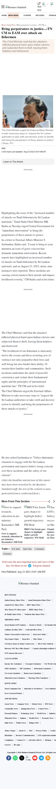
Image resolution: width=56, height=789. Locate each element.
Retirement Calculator (42, 668)
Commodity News (11, 709)
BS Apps (17, 745)
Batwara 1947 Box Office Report (17, 648)
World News (41, 713)
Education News (11, 718)
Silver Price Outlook (45, 644)
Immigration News (28, 709)
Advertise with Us (35, 740)
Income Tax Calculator (13, 664)
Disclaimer (9, 735)
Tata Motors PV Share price (15, 610)
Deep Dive (26, 639)
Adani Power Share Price (14, 605)
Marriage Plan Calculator (38, 678)
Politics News (21, 723)
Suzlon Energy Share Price (15, 600)
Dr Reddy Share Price (13, 614)
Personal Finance (11, 713)
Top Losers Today (39, 634)
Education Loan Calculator (15, 678)
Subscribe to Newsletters (33, 689)
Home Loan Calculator (32, 673)
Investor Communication (25, 735)
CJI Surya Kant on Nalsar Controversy (20, 644)
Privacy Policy (41, 731)
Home (4, 15)
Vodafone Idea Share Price (34, 614)
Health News (34, 718)
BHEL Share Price (36, 610)
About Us (22, 731)
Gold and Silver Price (34, 630)
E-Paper (27, 15)
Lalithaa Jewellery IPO (13, 630)
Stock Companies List (13, 689)
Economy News (47, 718)
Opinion (23, 718)
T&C (31, 731)
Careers (8, 745)
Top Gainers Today (12, 639)
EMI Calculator (10, 668)
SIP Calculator (25, 668)
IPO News (49, 704)
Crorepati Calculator (33, 664)
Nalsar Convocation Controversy (17, 634)
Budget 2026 (34, 723)
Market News (37, 704)
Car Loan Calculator (13, 673)
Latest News (9, 704)
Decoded (40, 15)
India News (13, 15)
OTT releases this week (13, 653)
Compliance (9, 740)
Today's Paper (10, 731)
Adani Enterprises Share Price (39, 600)
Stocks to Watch (35, 625)
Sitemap (48, 740)
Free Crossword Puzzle (13, 693)
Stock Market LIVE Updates (15, 625)
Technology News (27, 713)
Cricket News (43, 709)
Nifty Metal (37, 639)
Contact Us (21, 740)
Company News (23, 704)
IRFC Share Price (33, 605)
